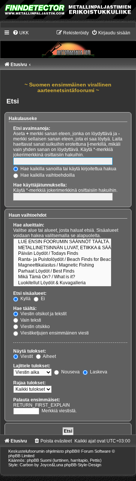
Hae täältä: (25, 308)
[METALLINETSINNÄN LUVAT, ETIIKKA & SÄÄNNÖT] (62, 248)
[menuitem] (20, 32)
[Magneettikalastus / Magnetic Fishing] (62, 265)
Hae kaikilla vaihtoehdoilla (47, 175)
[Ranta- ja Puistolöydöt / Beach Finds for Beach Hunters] (62, 260)
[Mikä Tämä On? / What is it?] (62, 277)
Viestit (26, 356)
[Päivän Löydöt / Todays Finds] (62, 254)
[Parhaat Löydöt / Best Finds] (62, 271)
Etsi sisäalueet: (29, 293)
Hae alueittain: (28, 225)
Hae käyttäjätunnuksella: (40, 185)
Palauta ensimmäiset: (36, 399)
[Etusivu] (68, 43)
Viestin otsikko (34, 326)
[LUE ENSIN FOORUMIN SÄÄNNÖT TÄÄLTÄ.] (62, 242)
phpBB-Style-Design (82, 464)
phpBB (71, 451)
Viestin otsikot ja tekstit (42, 313)
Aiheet (49, 356)
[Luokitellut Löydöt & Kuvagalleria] (62, 283)
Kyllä (25, 298)
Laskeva (98, 372)
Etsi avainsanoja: (31, 128)
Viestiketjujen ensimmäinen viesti (54, 333)
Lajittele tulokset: (31, 365)
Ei (42, 298)
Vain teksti (30, 320)
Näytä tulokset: (29, 351)
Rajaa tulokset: (29, 382)
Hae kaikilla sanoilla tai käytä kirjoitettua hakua (67, 168)
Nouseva (70, 372)
